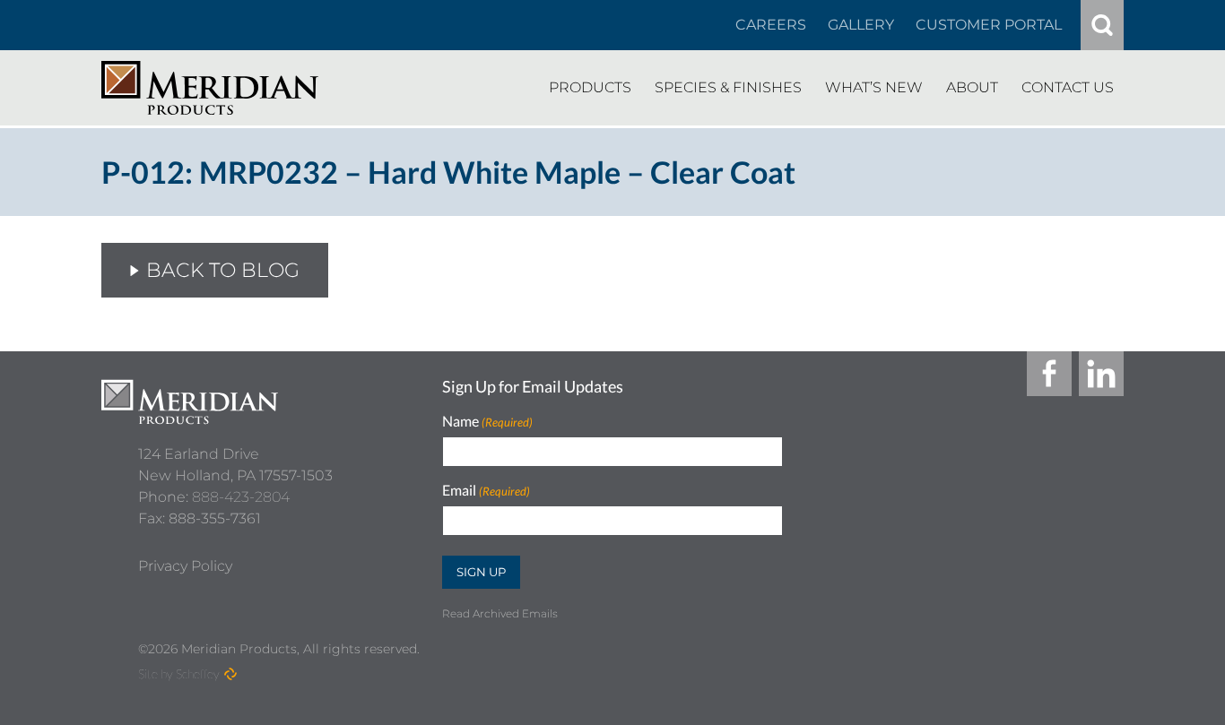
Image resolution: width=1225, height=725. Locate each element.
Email (486, 490)
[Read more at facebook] (1049, 373)
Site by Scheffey (179, 673)
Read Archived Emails (500, 613)
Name (487, 421)
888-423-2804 (241, 496)
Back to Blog (223, 270)
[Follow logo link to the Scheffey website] (230, 674)
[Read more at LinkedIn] (1101, 373)
